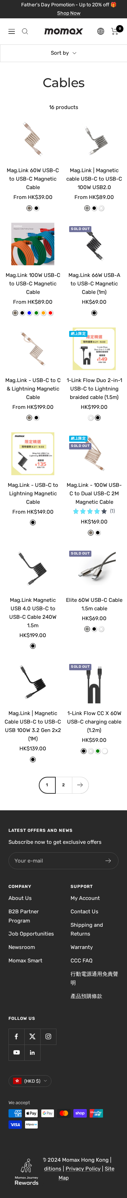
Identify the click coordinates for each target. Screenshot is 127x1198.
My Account (85, 898)
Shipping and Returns (87, 929)
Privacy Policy (83, 1169)
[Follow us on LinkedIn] (32, 1052)
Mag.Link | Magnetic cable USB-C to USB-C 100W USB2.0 (94, 178)
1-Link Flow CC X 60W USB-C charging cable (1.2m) (94, 721)
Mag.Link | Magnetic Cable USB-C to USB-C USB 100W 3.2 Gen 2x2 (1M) (33, 726)
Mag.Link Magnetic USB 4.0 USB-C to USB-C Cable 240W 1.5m (32, 613)
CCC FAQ (81, 960)
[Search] (25, 31)
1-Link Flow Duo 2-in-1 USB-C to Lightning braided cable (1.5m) (94, 388)
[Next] (80, 785)
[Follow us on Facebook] (16, 1037)
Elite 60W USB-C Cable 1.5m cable (94, 604)
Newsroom (21, 947)
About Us (20, 898)
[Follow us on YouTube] (16, 1052)
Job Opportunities (31, 934)
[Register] (108, 860)
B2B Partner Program (23, 916)
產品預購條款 (86, 996)
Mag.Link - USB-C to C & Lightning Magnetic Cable (33, 388)
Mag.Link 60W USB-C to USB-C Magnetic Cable (33, 178)
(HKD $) (32, 1081)
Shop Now (68, 13)
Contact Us (84, 911)
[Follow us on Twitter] (32, 1037)
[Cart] (115, 31)
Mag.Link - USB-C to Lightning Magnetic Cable (33, 493)
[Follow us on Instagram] (48, 1037)
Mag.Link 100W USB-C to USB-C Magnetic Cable (33, 283)
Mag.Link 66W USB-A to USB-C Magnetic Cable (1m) (94, 283)
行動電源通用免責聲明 (94, 978)
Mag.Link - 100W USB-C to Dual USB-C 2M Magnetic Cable (94, 493)
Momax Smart (25, 960)
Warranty (82, 947)
